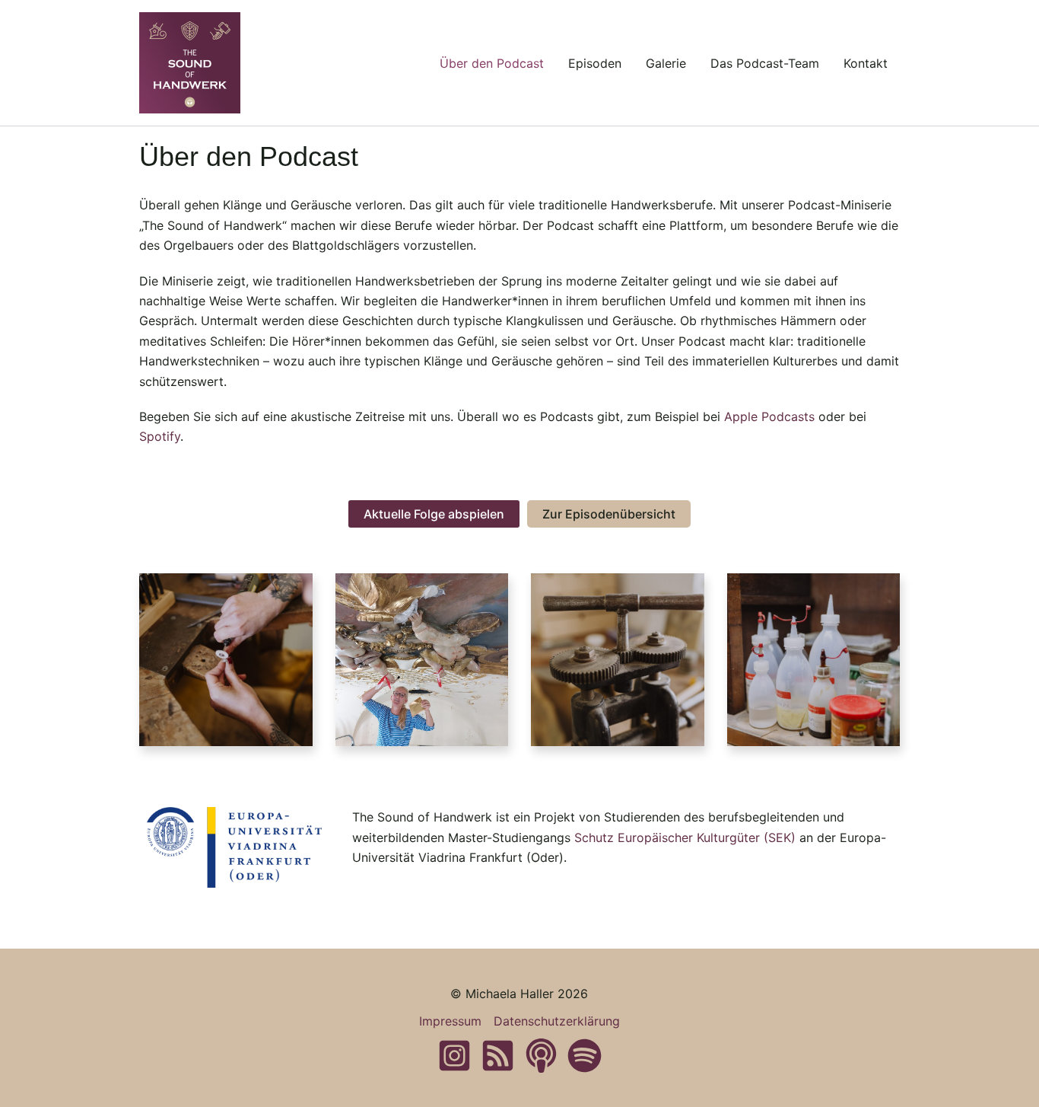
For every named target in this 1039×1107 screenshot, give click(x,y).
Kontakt (866, 63)
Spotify (159, 436)
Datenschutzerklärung (557, 1021)
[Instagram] (454, 1055)
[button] (434, 514)
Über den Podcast (492, 63)
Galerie (666, 63)
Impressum (450, 1021)
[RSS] (498, 1055)
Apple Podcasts (769, 416)
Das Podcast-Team (764, 63)
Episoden (594, 63)
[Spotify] (584, 1055)
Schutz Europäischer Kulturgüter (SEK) (685, 837)
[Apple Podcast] (541, 1055)
